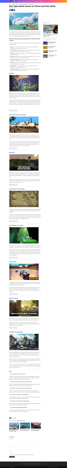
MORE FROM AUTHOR (21, 420)
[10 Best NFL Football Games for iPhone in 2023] (45, 56)
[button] (57, 1)
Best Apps (31, 1)
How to (19, 1)
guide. (19, 367)
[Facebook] (10, 10)
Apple (27, 1)
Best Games (36, 1)
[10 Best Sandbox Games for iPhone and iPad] (45, 47)
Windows (41, 1)
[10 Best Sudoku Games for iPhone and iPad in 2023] (50, 29)
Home (10, 4)
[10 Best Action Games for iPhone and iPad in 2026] (25, 426)
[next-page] (11, 433)
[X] (12, 10)
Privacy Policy (56, 467)
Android (23, 1)
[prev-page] (9, 433)
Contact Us (52, 467)
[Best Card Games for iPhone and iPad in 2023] (45, 51)
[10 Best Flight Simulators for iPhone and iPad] (14, 426)
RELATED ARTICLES (12, 420)
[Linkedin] (14, 10)
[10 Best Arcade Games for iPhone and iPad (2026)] (36, 426)
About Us (49, 467)
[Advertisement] (25, 107)
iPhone (17, 4)
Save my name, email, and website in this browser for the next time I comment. (22, 454)
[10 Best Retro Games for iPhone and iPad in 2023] (45, 43)
